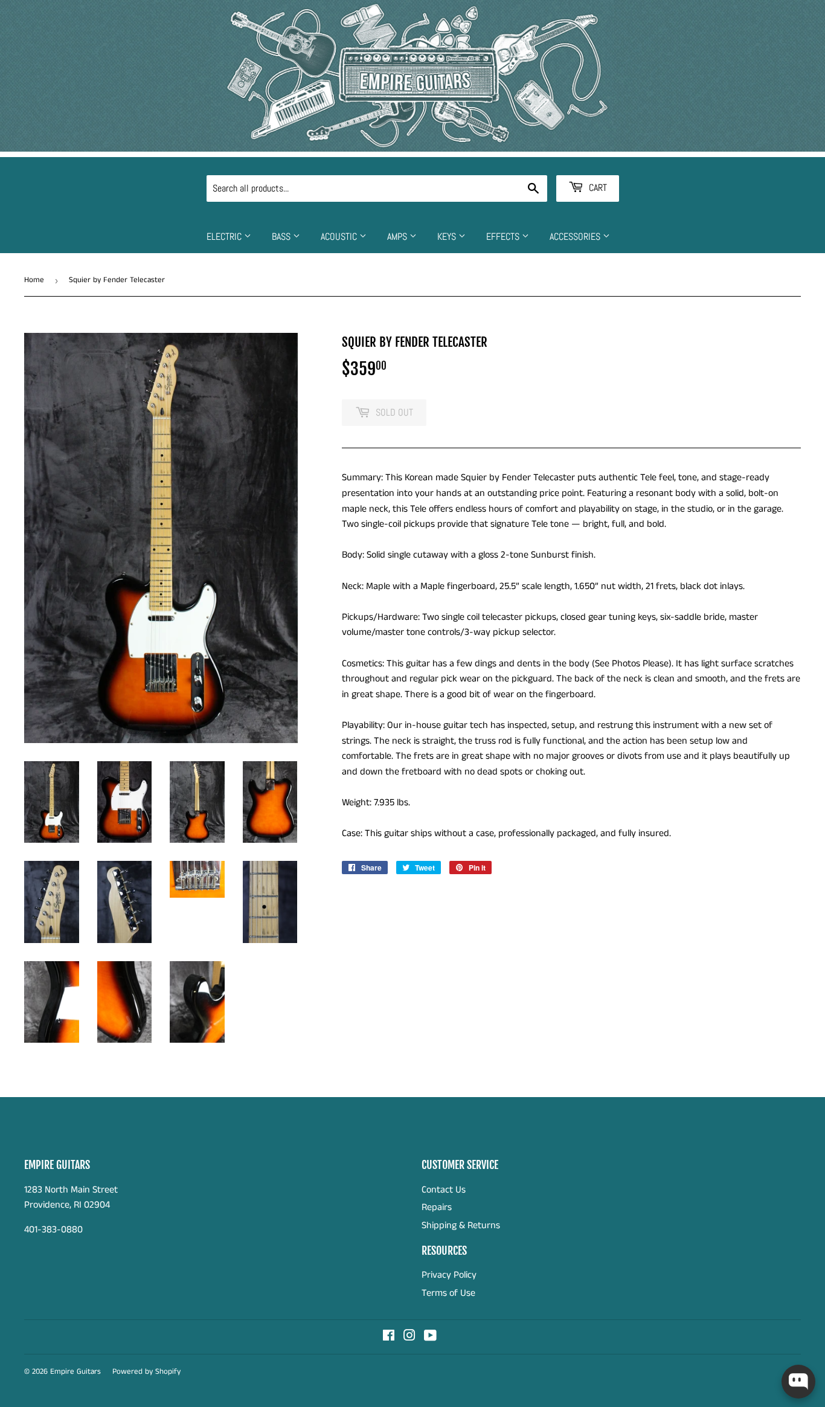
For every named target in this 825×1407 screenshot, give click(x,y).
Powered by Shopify (146, 1371)
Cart (596, 187)
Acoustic (340, 236)
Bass (282, 236)
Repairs (437, 1207)
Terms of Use (448, 1293)
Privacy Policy (449, 1275)
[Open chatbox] (798, 1382)
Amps (398, 236)
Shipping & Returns (461, 1225)
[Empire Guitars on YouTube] (430, 1337)
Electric (225, 236)
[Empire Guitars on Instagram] (409, 1337)
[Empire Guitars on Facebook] (388, 1337)
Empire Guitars (75, 1371)
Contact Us (444, 1190)
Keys (447, 236)
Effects (504, 236)
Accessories (576, 236)
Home (34, 280)
